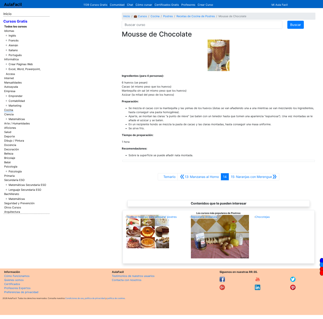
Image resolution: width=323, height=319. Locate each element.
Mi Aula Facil (280, 4)
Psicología (10, 166)
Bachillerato (11, 194)
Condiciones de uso (74, 298)
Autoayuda (11, 86)
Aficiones (10, 127)
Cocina (8, 110)
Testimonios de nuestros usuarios (133, 276)
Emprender (16, 96)
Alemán (13, 45)
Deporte (9, 136)
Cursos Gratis (15, 21)
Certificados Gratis (167, 4)
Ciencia (9, 114)
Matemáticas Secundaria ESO (27, 185)
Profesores (188, 4)
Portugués (15, 55)
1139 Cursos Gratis (95, 4)
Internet (9, 78)
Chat (130, 4)
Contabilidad (17, 101)
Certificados (12, 284)
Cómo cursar (144, 4)
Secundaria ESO (14, 180)
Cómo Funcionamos (16, 276)
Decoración (11, 149)
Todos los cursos (15, 26)
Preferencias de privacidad (21, 292)
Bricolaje (9, 158)
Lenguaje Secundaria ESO (25, 189)
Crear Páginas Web (21, 64)
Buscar (295, 25)
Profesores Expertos (17, 288)
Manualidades (13, 82)
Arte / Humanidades (17, 123)
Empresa (9, 91)
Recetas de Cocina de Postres (195, 16)
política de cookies (116, 298)
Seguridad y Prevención (19, 203)
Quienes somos (14, 280)
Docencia (10, 145)
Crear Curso (205, 4)
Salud (7, 132)
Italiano (13, 50)
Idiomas (9, 30)
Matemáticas (17, 119)
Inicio (7, 14)
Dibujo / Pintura (14, 140)
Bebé (7, 162)
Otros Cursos (12, 207)
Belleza (8, 153)
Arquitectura (12, 211)
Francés (14, 40)
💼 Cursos (140, 16)
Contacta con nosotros (126, 280)
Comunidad (117, 4)
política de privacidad (95, 298)
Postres (168, 16)
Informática (11, 59)
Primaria (9, 175)
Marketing (15, 105)
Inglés (12, 35)
